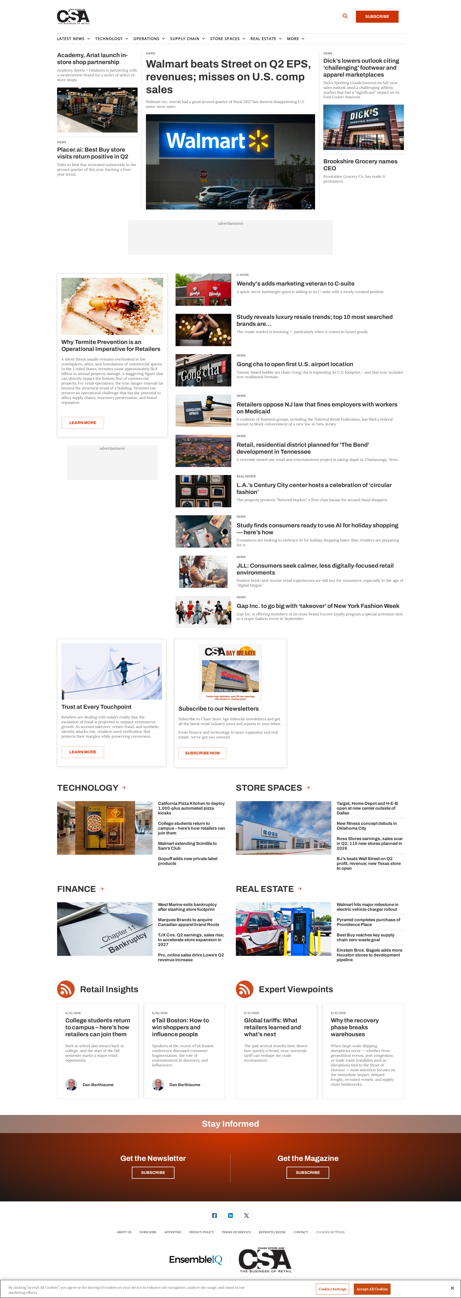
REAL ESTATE (246, 476)
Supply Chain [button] (185, 38)
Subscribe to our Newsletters (218, 709)
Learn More (82, 423)
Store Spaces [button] (225, 38)
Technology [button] (109, 38)
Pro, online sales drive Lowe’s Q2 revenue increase (191, 957)
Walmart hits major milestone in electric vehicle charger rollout (368, 907)
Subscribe (377, 16)
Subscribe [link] (148, 1232)
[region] (230, 1289)
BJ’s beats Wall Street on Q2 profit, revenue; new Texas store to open (369, 863)
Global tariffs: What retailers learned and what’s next (272, 1027)
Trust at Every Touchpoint (96, 707)
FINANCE (77, 889)
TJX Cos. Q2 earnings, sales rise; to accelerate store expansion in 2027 (191, 940)
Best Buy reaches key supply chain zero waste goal (366, 937)
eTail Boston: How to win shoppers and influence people (180, 1027)
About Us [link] (124, 1232)
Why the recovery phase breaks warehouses (355, 1027)
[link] (215, 1215)
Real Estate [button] (263, 38)
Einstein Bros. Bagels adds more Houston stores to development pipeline (369, 955)
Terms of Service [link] (236, 1232)
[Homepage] (73, 17)
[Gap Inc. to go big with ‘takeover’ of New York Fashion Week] (203, 612)
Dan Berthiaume (98, 1085)
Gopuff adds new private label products (187, 861)
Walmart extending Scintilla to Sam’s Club (187, 845)
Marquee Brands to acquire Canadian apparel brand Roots (188, 922)
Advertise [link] (172, 1232)
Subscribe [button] (153, 1172)
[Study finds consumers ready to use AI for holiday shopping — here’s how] (203, 531)
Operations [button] (146, 38)
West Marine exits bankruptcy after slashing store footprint (187, 907)
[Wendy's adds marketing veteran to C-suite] (203, 290)
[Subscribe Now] (230, 672)
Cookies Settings (330, 1232)
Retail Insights (109, 989)
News (241, 355)
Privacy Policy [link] (201, 1232)
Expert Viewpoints (296, 989)
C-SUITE (243, 275)
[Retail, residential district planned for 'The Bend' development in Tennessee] (203, 451)
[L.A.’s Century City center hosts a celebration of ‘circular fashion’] (203, 491)
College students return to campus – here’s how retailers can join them (191, 828)
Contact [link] (301, 1232)
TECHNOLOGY (88, 788)
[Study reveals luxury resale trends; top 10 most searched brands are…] (203, 330)
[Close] (452, 1288)
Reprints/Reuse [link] (272, 1232)
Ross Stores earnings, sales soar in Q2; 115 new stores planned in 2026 (370, 843)
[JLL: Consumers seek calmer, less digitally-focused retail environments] (203, 572)
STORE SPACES (270, 788)
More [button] (293, 38)
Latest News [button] (71, 38)
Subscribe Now (202, 753)
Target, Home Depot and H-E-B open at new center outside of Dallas (367, 808)
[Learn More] (112, 306)
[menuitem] (76, 39)
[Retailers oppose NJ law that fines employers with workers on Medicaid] (203, 410)
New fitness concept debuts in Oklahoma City (367, 825)
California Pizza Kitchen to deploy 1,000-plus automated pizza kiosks (191, 808)
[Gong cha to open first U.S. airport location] (203, 370)
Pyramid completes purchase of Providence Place (368, 922)
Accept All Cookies (372, 1289)
